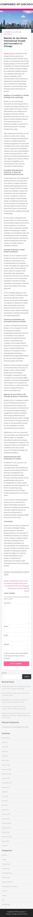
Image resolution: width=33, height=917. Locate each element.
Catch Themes (23, 914)
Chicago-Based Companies (10, 886)
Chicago (6, 572)
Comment (7, 603)
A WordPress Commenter (10, 727)
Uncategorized (6, 904)
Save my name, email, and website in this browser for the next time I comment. (16, 656)
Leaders (4, 895)
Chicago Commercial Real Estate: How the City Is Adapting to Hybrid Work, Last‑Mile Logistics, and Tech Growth (16, 715)
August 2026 (5, 738)
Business (4, 855)
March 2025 (5, 810)
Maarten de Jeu (9, 53)
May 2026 (5, 751)
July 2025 (4, 792)
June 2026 (5, 747)
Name (6, 626)
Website (6, 644)
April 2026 (5, 756)
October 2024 (6, 832)
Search (4, 673)
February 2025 (6, 814)
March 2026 (5, 760)
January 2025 (6, 819)
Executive (4, 891)
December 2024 (6, 823)
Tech (3, 900)
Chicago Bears (6, 864)
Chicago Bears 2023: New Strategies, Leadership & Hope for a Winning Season (17, 588)
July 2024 (4, 845)
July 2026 (4, 742)
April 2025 (5, 805)
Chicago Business (16, 572)
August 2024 (5, 841)
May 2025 (5, 801)
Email (6, 635)
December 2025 (6, 769)
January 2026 (6, 765)
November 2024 (6, 827)
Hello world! (25, 727)
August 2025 (5, 787)
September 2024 (7, 836)
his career (14, 129)
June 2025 (5, 796)
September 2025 (7, 783)
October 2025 (6, 778)
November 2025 (6, 774)
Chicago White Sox (7, 882)
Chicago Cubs (6, 877)
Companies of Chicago (16, 4)
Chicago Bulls (6, 868)
